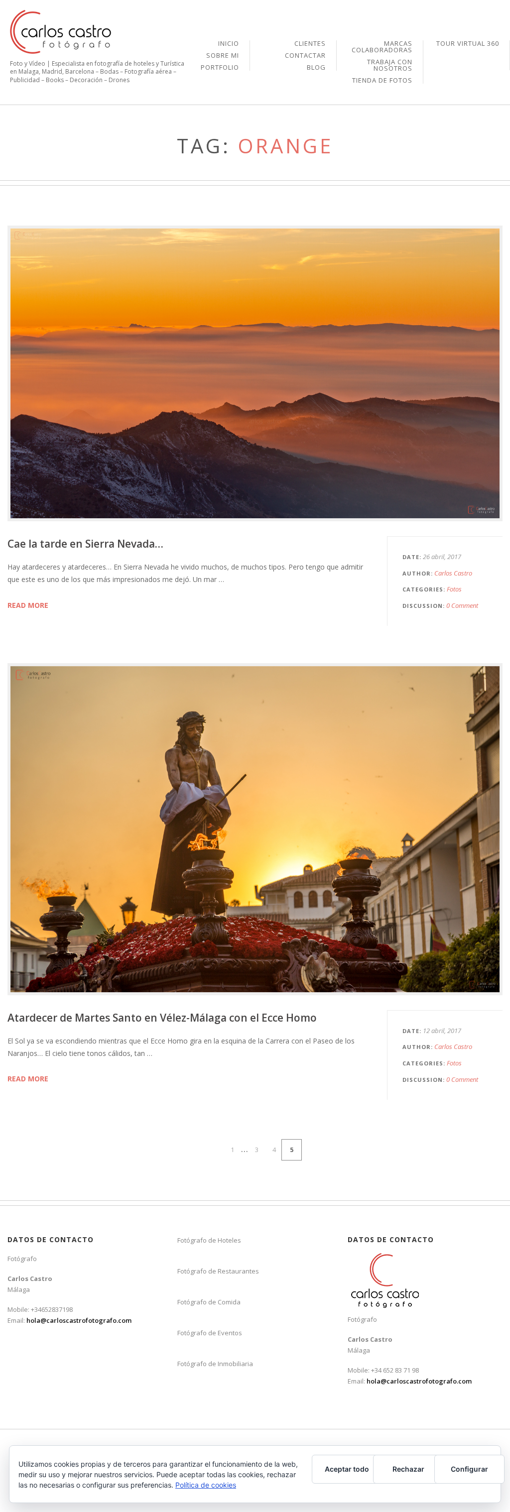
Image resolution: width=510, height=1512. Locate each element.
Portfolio (220, 67)
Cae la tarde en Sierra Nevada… (85, 544)
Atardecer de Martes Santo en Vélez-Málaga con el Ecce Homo (162, 1018)
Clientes (310, 44)
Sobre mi (222, 56)
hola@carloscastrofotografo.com (78, 1320)
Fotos (454, 588)
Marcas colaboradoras (382, 47)
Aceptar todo (347, 1469)
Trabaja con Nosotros (389, 66)
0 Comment (462, 605)
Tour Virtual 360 (467, 43)
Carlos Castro (453, 573)
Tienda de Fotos (382, 80)
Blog (316, 67)
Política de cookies (205, 1485)
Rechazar (408, 1469)
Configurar (469, 1469)
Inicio (228, 44)
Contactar (305, 56)
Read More (27, 605)
